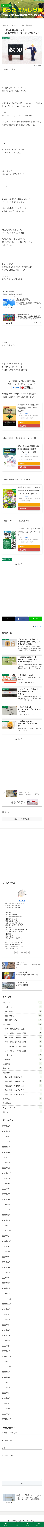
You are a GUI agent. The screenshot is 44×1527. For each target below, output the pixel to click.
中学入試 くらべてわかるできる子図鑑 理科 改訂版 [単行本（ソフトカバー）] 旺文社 (29, 490)
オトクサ (22, 901)
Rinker (26, 413)
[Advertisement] (22, 588)
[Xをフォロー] (19, 952)
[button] (39, 759)
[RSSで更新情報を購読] (28, 952)
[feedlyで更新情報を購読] (25, 952)
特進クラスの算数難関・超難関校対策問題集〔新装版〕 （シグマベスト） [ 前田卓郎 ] (29, 449)
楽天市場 (23, 426)
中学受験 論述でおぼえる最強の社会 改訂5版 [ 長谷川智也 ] (29, 532)
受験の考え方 (8, 559)
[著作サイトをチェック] (15, 952)
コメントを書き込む (22, 819)
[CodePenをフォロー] (22, 952)
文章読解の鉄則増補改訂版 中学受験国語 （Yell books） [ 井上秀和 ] (29, 408)
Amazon (23, 422)
